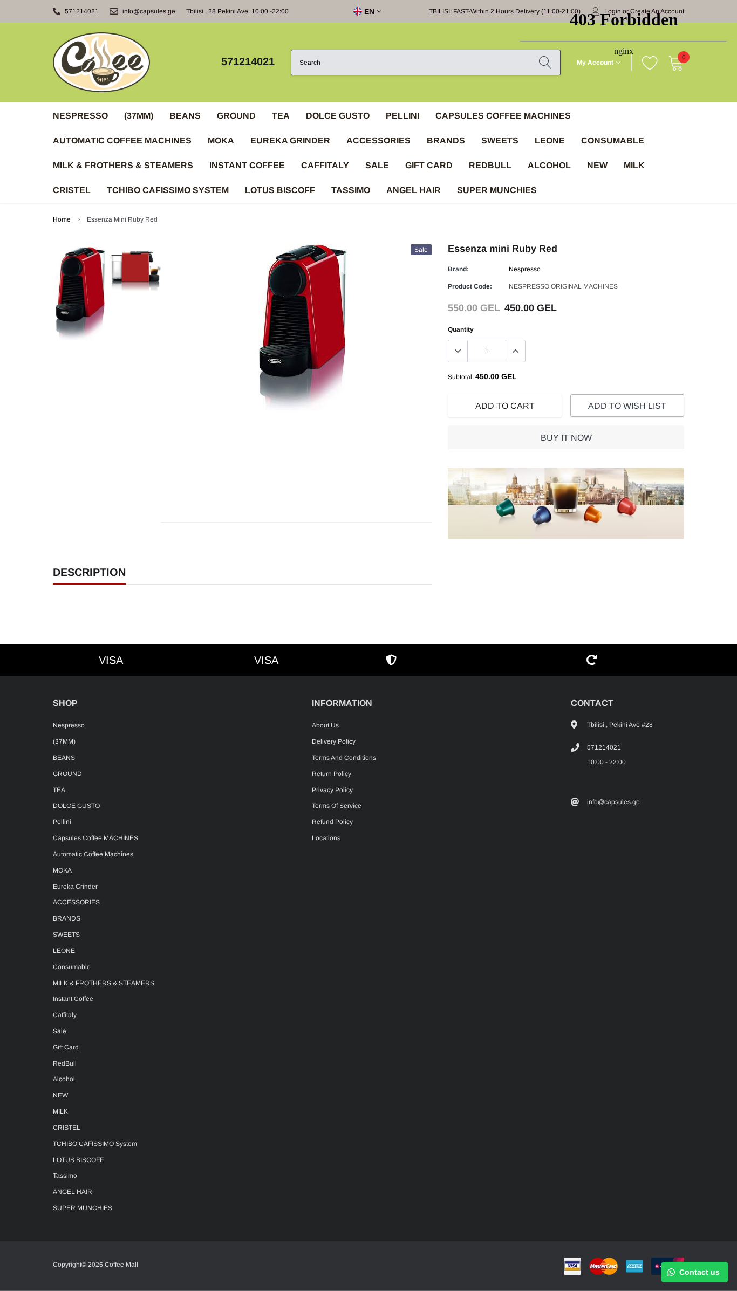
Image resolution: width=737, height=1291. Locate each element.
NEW (60, 1095)
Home (62, 219)
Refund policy (332, 822)
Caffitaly (325, 165)
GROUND (236, 115)
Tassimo (350, 190)
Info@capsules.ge (148, 11)
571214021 (82, 11)
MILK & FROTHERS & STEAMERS (123, 165)
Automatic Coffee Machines (122, 140)
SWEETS (499, 140)
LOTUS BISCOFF (280, 190)
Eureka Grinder (290, 140)
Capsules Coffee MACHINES (503, 115)
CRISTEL (72, 190)
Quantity (461, 329)
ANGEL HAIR (413, 190)
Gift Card (429, 165)
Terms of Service (336, 805)
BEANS (185, 115)
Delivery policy (334, 741)
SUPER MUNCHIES (497, 190)
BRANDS (446, 140)
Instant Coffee (247, 165)
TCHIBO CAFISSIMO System (168, 190)
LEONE (64, 950)
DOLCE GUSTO (338, 115)
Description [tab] (89, 572)
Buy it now (566, 437)
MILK (60, 1111)
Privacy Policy (332, 790)
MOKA (221, 140)
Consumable (72, 967)
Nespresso (80, 115)
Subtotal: (461, 377)
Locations (326, 838)
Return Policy (331, 774)
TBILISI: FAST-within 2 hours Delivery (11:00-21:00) (505, 11)
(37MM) (138, 115)
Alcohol (64, 1079)
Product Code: (470, 286)
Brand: (458, 269)
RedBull (490, 165)
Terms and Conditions (344, 757)
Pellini (402, 115)
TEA (281, 115)
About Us (325, 725)
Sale (377, 165)
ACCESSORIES (378, 140)
